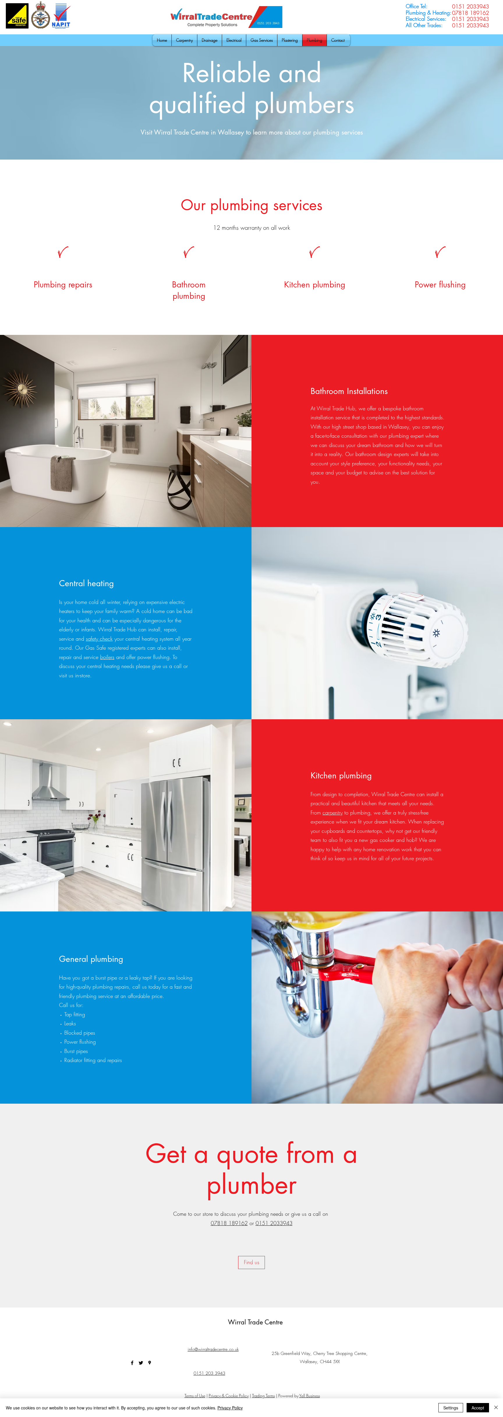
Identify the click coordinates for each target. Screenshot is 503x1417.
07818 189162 (229, 1223)
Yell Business (309, 1395)
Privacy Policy (230, 1408)
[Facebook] (132, 1363)
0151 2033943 (274, 1223)
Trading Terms (263, 1395)
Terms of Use (195, 1395)
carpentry (333, 812)
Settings (450, 1408)
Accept (478, 1408)
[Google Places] (150, 1363)
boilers (107, 656)
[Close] (496, 1407)
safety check (99, 638)
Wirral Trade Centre (255, 1322)
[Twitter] (141, 1363)
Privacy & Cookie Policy (229, 1395)
